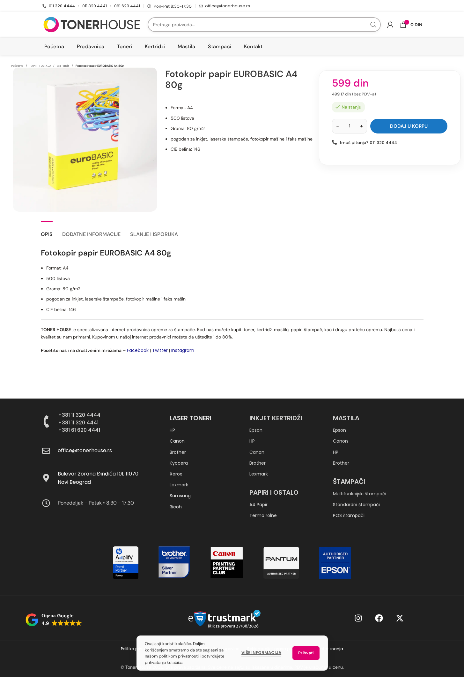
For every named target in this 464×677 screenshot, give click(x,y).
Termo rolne (263, 515)
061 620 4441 (127, 6)
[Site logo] (91, 24)
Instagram (182, 350)
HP (172, 430)
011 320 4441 (94, 6)
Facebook (138, 350)
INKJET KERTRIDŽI (275, 418)
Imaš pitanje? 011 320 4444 (368, 143)
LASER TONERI (190, 418)
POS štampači (349, 515)
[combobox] (264, 24)
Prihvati (305, 653)
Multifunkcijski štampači (359, 494)
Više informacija (261, 653)
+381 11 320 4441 (78, 422)
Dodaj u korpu (409, 126)
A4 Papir (258, 504)
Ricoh (176, 507)
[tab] (47, 231)
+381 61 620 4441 (79, 430)
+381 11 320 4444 (79, 415)
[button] (53, 620)
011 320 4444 (62, 6)
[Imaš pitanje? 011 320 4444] (334, 142)
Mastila (346, 418)
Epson (255, 430)
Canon (177, 441)
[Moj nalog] (390, 24)
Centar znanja (329, 648)
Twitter (160, 350)
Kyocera (179, 463)
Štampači (349, 481)
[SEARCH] (373, 24)
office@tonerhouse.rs (227, 6)
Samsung (180, 495)
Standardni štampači (356, 504)
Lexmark (179, 485)
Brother (178, 452)
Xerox (176, 474)
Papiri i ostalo (273, 492)
